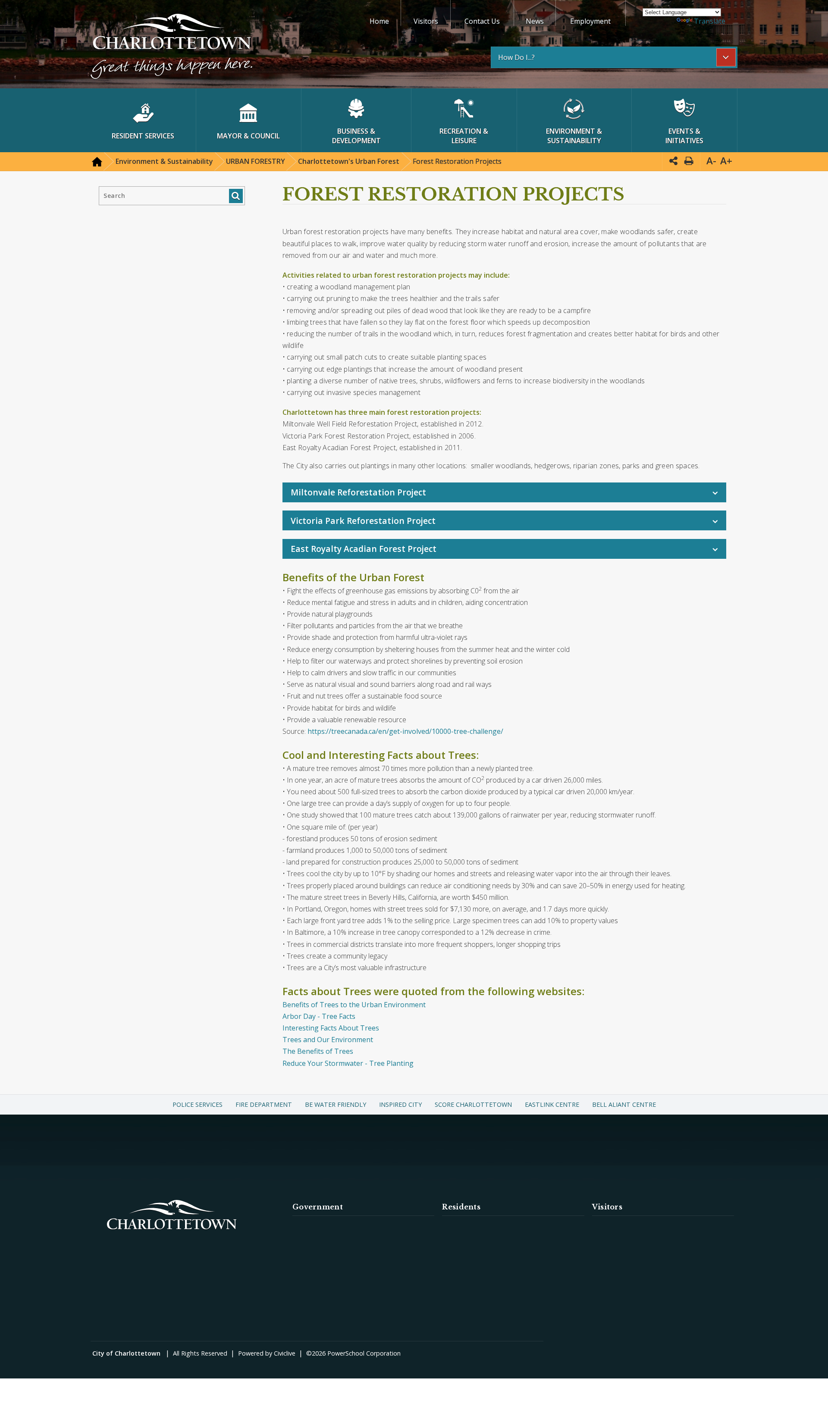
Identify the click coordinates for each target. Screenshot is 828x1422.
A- (711, 160)
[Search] (235, 196)
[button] (171, 47)
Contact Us (482, 21)
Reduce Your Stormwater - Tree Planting (348, 1063)
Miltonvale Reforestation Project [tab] (358, 492)
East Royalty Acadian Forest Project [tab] (363, 548)
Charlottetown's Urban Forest (348, 161)
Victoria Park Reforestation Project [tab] (363, 520)
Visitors (426, 21)
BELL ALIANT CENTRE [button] (624, 1104)
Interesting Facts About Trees (330, 1028)
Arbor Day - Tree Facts (318, 1016)
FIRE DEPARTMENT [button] (263, 1104)
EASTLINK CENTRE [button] (552, 1104)
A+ (726, 160)
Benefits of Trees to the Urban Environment (354, 1004)
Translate (709, 21)
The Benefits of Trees (317, 1051)
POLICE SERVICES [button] (197, 1104)
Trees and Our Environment (327, 1039)
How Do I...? (516, 57)
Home (379, 21)
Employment (590, 21)
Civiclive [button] (284, 1353)
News (535, 21)
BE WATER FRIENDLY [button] (335, 1104)
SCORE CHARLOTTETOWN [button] (473, 1104)
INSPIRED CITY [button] (400, 1104)
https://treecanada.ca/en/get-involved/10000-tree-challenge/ (405, 731)
